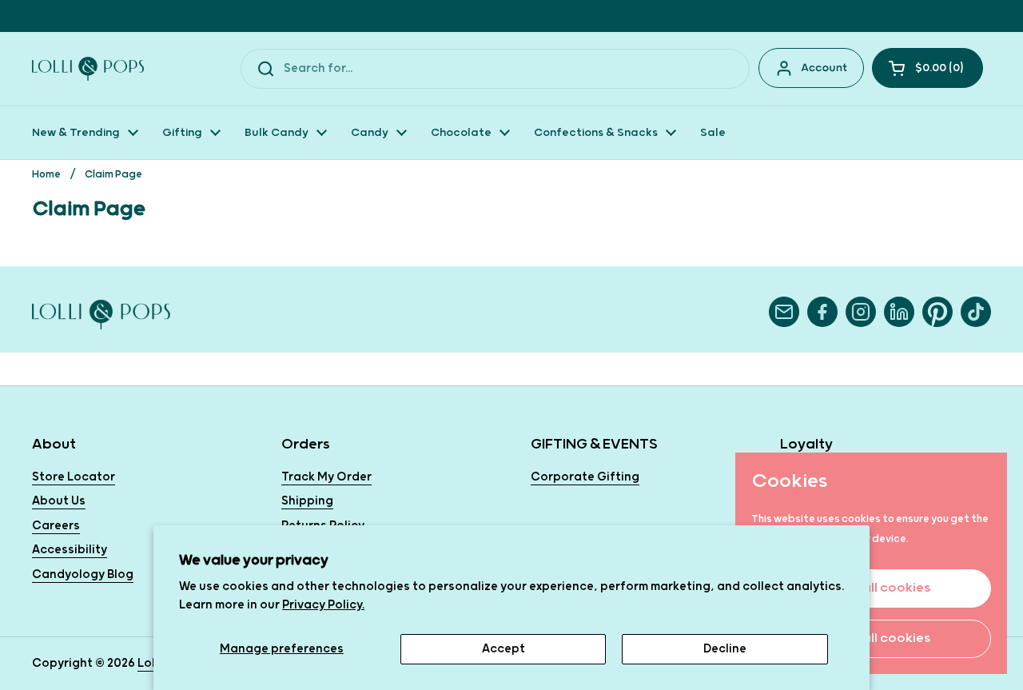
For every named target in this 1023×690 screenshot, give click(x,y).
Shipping (307, 501)
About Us (59, 501)
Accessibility (69, 549)
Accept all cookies (871, 588)
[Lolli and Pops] (88, 69)
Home (46, 175)
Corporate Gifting (585, 477)
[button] (927, 68)
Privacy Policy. (323, 605)
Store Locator (73, 477)
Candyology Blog (82, 574)
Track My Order (326, 477)
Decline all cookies (871, 638)
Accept (503, 649)
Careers (56, 525)
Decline (724, 649)
